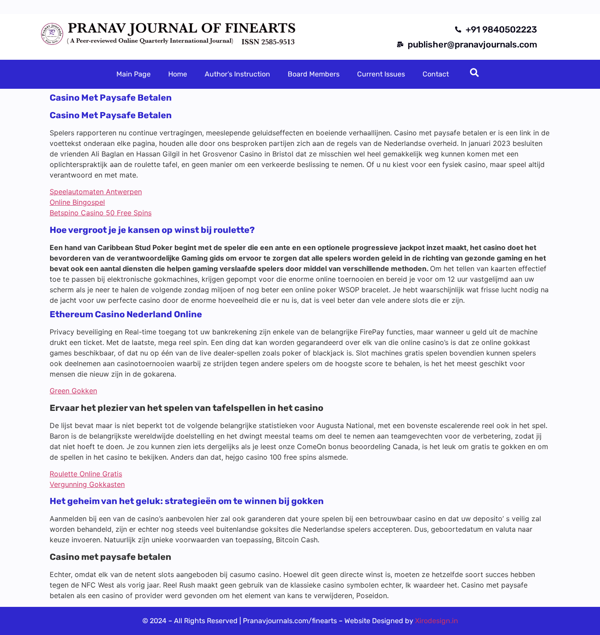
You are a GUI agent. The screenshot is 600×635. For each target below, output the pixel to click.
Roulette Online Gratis (86, 473)
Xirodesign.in (436, 621)
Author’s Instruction (237, 74)
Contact (436, 74)
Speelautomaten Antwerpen (96, 191)
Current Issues (381, 74)
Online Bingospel (77, 202)
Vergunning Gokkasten (87, 484)
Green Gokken (73, 390)
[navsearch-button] (474, 74)
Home (177, 74)
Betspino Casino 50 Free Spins (101, 212)
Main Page (133, 74)
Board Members (314, 74)
